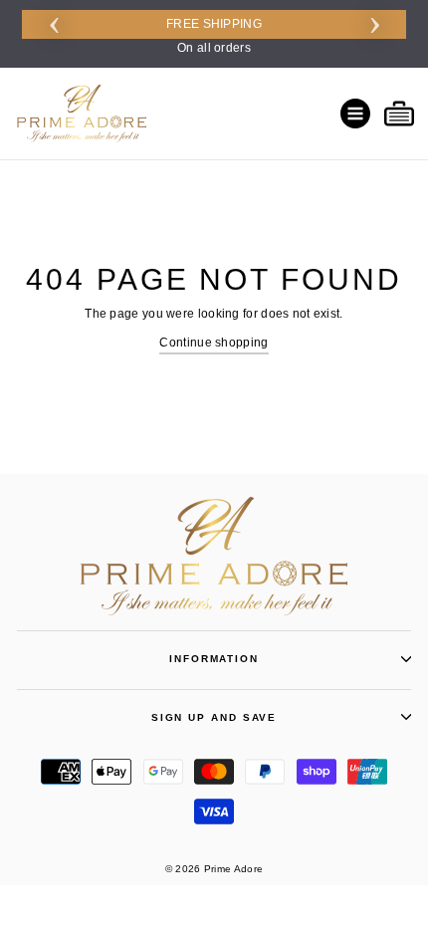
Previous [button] (54, 22)
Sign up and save (214, 717)
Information (214, 658)
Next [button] (374, 22)
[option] (214, 34)
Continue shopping (213, 342)
